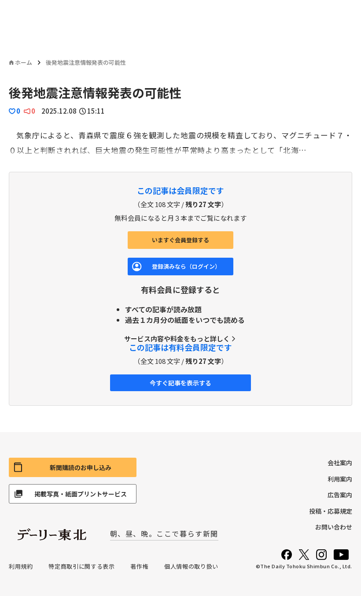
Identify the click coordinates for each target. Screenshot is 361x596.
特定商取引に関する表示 (81, 566)
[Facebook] (286, 554)
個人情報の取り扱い (191, 566)
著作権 (139, 566)
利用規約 (21, 566)
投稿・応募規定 (330, 511)
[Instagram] (321, 554)
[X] (304, 554)
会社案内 (340, 462)
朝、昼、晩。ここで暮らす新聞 (164, 533)
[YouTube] (341, 554)
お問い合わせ (333, 526)
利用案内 (340, 478)
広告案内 (340, 494)
